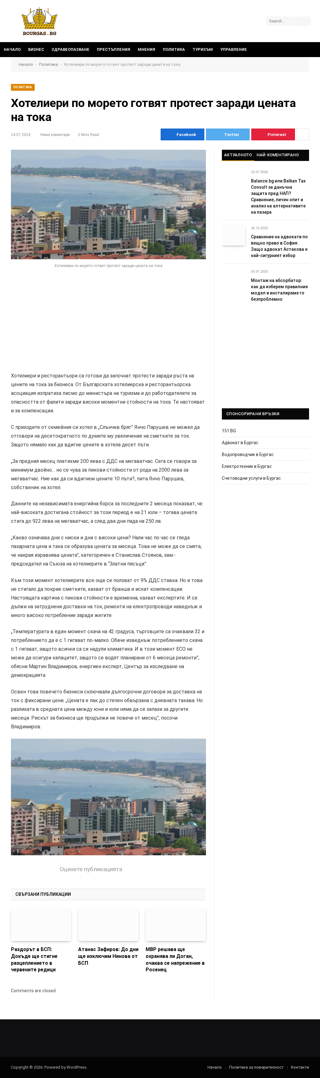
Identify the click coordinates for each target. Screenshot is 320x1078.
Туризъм (202, 49)
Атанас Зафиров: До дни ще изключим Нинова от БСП (108, 956)
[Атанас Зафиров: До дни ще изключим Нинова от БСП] (108, 925)
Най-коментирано (278, 155)
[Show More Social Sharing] (303, 134)
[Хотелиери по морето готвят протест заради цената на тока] (108, 204)
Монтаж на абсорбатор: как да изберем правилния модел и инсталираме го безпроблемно (279, 290)
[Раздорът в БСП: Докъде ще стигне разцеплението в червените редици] (41, 925)
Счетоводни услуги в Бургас (251, 478)
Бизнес (36, 49)
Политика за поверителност (256, 1067)
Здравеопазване (70, 49)
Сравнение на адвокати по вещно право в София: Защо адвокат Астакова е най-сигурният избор (279, 246)
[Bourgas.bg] (39, 21)
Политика (174, 49)
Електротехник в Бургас (247, 466)
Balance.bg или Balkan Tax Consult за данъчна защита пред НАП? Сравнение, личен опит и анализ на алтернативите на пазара (278, 196)
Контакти (300, 1067)
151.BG (229, 430)
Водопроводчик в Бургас (248, 454)
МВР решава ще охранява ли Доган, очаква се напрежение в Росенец (175, 959)
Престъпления (113, 49)
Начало (12, 49)
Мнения (146, 49)
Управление (233, 49)
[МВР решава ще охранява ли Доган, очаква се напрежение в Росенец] (176, 925)
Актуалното (238, 155)
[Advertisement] (108, 325)
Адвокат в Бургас (240, 442)
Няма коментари (55, 135)
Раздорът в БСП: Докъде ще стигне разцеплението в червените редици (34, 959)
